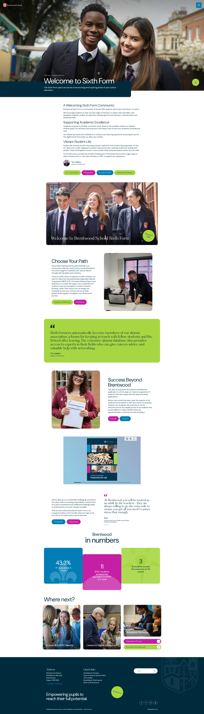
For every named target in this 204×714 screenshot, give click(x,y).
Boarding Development (135, 647)
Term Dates (88, 678)
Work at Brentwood (91, 682)
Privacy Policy (88, 709)
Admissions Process (134, 641)
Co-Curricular (72, 172)
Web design (151, 709)
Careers (125, 418)
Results (113, 418)
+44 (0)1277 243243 (54, 684)
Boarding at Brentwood (92, 680)
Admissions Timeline (125, 172)
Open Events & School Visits (94, 675)
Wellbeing (80, 302)
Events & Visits (105, 172)
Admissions (73, 521)
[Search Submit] (155, 671)
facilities (77, 268)
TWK (156, 709)
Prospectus (88, 172)
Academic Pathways (62, 302)
